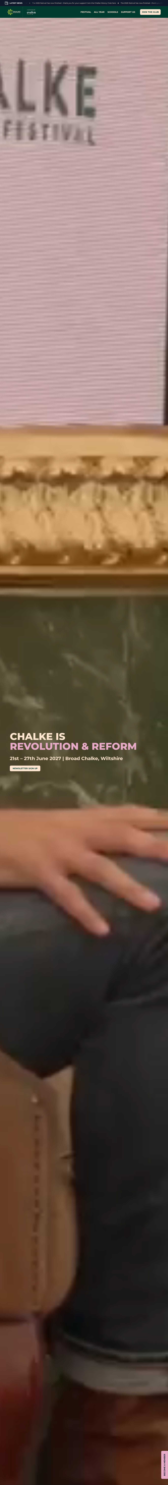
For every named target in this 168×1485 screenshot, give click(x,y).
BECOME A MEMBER (164, 1465)
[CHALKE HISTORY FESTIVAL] (22, 12)
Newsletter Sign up (25, 768)
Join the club (150, 12)
